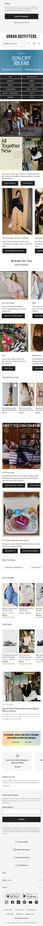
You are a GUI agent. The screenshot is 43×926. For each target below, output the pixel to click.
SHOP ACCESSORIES (30, 551)
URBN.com (19, 914)
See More (5, 786)
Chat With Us (23, 865)
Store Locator (23, 842)
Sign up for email (23, 850)
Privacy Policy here (16, 831)
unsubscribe (34, 831)
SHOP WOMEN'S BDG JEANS (12, 69)
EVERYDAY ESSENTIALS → (14, 567)
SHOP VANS (8, 368)
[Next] (38, 697)
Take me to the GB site (21, 22)
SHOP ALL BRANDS (21, 264)
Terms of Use (19, 909)
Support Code (30, 914)
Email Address (7, 807)
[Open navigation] (39, 43)
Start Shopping (21, 16)
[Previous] (4, 697)
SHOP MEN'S (27, 183)
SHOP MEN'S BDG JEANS (33, 69)
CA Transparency (31, 909)
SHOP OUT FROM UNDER (13, 316)
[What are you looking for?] (22, 43)
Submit (22, 819)
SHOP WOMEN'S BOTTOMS (14, 251)
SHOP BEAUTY (10, 551)
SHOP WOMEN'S (10, 183)
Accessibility (10, 914)
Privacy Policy (8, 909)
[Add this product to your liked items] (15, 385)
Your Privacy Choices (21, 918)
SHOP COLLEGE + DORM (14, 485)
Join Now (17, 766)
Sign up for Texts (23, 857)
